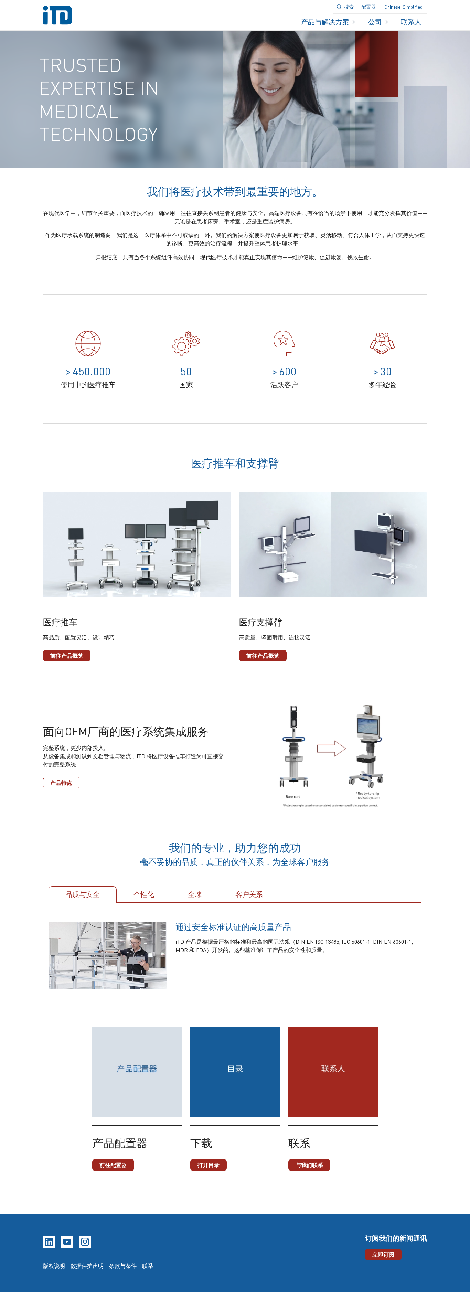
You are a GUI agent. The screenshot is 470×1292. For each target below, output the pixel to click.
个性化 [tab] (143, 894)
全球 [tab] (195, 894)
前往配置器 (113, 1165)
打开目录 (208, 1165)
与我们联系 (309, 1165)
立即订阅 (383, 1254)
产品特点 (61, 782)
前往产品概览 (66, 655)
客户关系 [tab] (249, 894)
